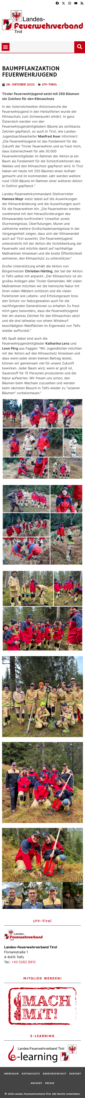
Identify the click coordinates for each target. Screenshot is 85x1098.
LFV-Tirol (49, 85)
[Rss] (82, 3)
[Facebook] (57, 3)
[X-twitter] (63, 3)
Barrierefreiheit (54, 1073)
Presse (49, 1083)
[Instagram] (69, 3)
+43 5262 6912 (23, 962)
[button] (5, 47)
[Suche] (80, 45)
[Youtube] (76, 3)
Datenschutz (31, 1073)
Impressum (11, 1073)
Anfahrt (36, 1083)
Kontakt (75, 1073)
